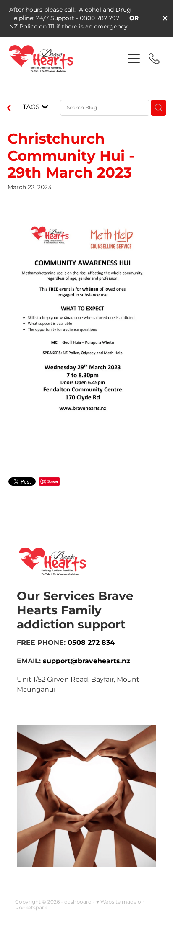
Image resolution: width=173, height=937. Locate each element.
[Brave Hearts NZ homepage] (62, 58)
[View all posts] (9, 109)
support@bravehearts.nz (86, 661)
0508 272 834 (92, 642)
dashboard (78, 902)
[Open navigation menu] (134, 59)
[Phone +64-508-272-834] (154, 59)
